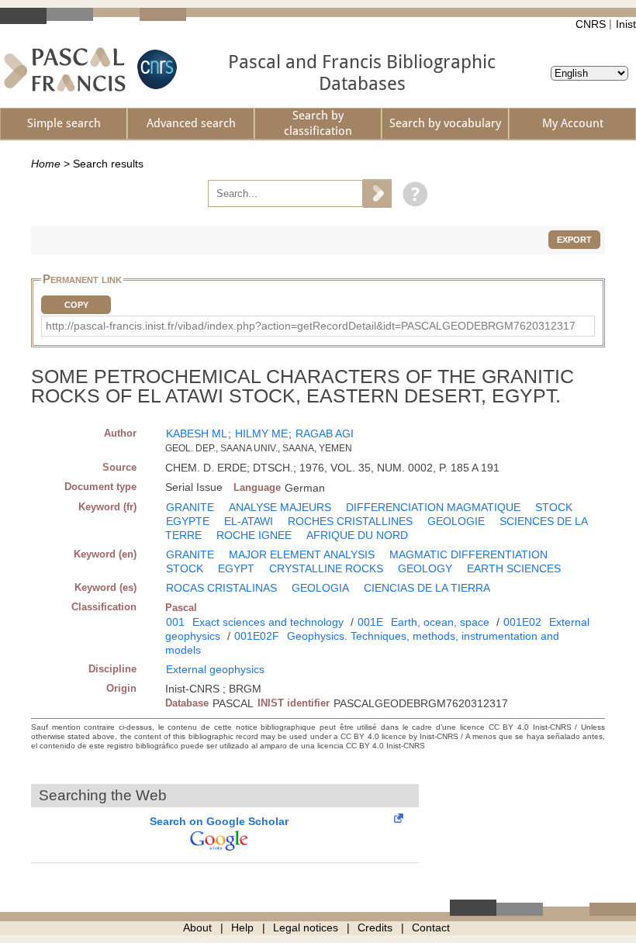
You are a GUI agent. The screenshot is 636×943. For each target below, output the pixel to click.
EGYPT (236, 568)
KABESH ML (196, 433)
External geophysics (215, 669)
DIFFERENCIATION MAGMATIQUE (433, 507)
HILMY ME (261, 433)
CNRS (591, 24)
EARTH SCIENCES (514, 568)
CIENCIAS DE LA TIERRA (427, 588)
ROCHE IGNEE (254, 535)
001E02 (522, 622)
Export (574, 239)
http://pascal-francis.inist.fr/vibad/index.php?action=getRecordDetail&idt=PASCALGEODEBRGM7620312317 (311, 326)
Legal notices (305, 927)
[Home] (65, 69)
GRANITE (190, 507)
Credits (375, 927)
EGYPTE (187, 521)
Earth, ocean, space (440, 622)
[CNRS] (155, 69)
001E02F (256, 636)
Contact (431, 927)
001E (370, 622)
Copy (76, 304)
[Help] (411, 193)
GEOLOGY (425, 568)
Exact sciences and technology (268, 622)
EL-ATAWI (248, 521)
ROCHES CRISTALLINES (350, 521)
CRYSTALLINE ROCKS (326, 568)
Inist (626, 24)
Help (242, 927)
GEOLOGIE (456, 521)
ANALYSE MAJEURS (280, 507)
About (197, 927)
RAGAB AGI (325, 433)
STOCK (553, 507)
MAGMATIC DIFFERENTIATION (468, 554)
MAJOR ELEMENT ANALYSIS (302, 554)
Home (45, 163)
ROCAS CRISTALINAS (221, 588)
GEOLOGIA (320, 588)
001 (175, 622)
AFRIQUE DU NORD (357, 535)
